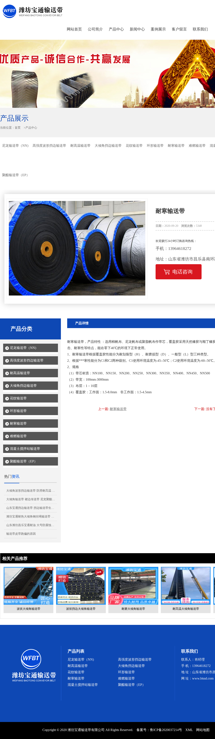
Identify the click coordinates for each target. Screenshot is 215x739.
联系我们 (200, 29)
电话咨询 (182, 271)
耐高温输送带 (80, 145)
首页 (18, 127)
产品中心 (116, 29)
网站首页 (74, 29)
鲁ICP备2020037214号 (166, 730)
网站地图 (203, 730)
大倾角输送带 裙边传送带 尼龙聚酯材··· (32, 499)
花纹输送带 (134, 145)
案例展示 (158, 29)
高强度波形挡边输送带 (49, 145)
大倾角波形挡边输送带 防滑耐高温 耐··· (32, 490)
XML (189, 730)
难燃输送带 (197, 145)
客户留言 (179, 29)
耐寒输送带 (176, 145)
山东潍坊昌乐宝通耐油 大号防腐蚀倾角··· (33, 525)
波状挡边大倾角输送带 (81, 608)
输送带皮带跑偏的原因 (21, 533)
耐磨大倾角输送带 (133, 608)
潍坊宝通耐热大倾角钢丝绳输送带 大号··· (33, 516)
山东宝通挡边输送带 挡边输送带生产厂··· (33, 507)
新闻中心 (137, 29)
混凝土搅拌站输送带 (25, 448)
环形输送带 (155, 145)
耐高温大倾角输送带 (186, 608)
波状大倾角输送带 (28, 608)
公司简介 (95, 29)
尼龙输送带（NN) (15, 145)
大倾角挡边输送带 (108, 145)
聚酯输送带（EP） (16, 175)
